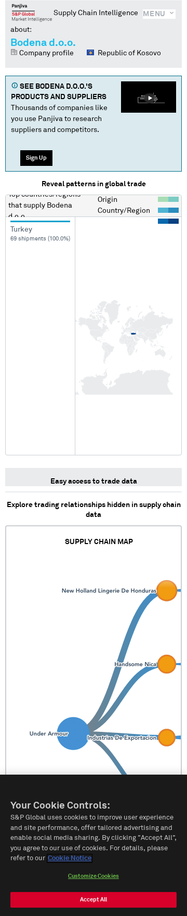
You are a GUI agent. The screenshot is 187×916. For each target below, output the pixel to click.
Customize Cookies (93, 876)
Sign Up (36, 158)
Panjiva (32, 12)
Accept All (93, 899)
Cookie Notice (69, 858)
